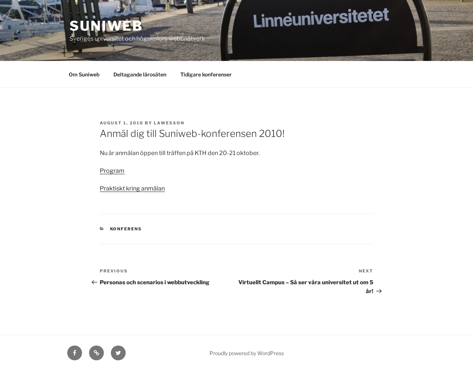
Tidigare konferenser (206, 74)
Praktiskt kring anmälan (132, 188)
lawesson (169, 123)
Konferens (126, 228)
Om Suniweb (84, 74)
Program (112, 170)
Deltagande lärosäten (139, 74)
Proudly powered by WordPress (247, 353)
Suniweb (106, 26)
